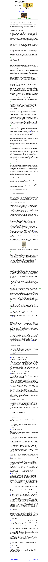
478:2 (10, 439)
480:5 (10, 454)
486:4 (10, 544)
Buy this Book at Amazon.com (24, 11)
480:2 (10, 445)
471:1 (10, 385)
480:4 (10, 452)
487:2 (10, 548)
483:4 (10, 486)
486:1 (10, 528)
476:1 (10, 418)
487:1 (10, 547)
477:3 (10, 426)
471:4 (10, 399)
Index (24, 560)
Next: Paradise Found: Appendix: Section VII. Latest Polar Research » (33, 560)
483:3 (10, 475)
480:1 (10, 441)
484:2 (10, 494)
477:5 (10, 430)
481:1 (10, 457)
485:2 (10, 525)
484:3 (10, 509)
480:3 (10, 449)
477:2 (10, 424)
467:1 (10, 357)
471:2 (10, 389)
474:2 (10, 417)
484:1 (10, 492)
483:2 (10, 473)
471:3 (10, 397)
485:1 (10, 520)
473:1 (10, 412)
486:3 (10, 542)
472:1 (10, 402)
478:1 (10, 437)
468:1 (10, 359)
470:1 (10, 373)
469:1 (10, 370)
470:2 (10, 374)
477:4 (10, 429)
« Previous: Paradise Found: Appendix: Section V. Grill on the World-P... (14, 560)
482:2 (10, 465)
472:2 (10, 407)
